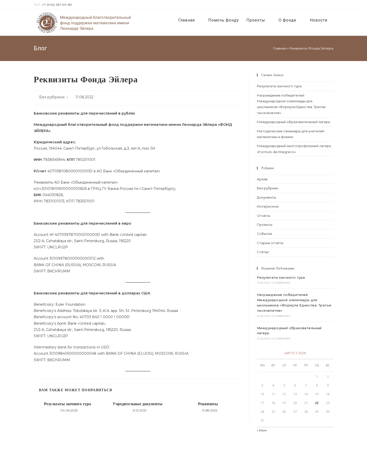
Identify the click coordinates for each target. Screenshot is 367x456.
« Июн (262, 430)
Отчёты (263, 216)
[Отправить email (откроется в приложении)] (331, 4)
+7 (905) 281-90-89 (57, 5)
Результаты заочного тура (67, 403)
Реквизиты (208, 403)
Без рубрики (51, 97)
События (264, 234)
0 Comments (281, 282)
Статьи (263, 252)
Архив (262, 179)
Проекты (264, 225)
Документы (266, 197)
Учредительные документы (138, 403)
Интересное (268, 206)
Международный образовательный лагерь (293, 122)
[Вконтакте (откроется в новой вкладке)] (326, 4)
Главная (279, 48)
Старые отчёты (270, 243)
